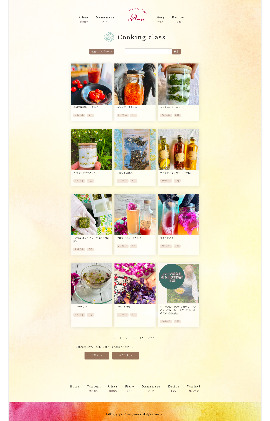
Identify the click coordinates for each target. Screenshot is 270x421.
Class (84, 17)
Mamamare (105, 17)
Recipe (178, 17)
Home (75, 386)
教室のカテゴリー (100, 52)
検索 (176, 52)
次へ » (151, 338)
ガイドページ (125, 355)
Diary (160, 17)
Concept (94, 386)
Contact (193, 386)
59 (141, 338)
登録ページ (97, 355)
